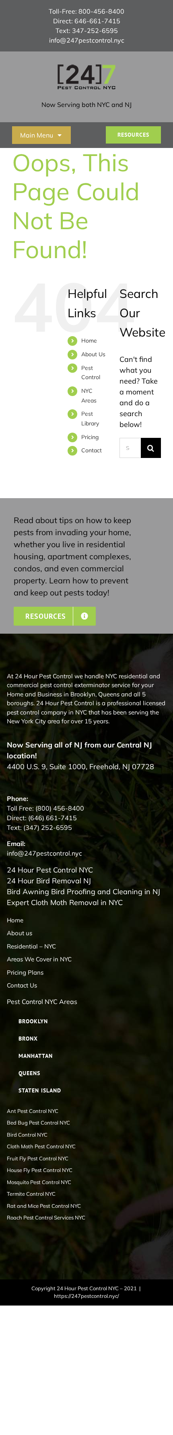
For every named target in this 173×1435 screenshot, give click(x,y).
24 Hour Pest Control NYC (50, 870)
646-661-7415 (97, 21)
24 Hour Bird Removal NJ (49, 880)
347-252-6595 (95, 31)
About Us (93, 354)
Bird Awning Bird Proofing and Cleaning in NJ (83, 891)
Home (89, 340)
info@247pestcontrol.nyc (86, 40)
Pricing (90, 437)
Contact (91, 450)
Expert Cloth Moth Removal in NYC (65, 902)
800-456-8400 (101, 11)
